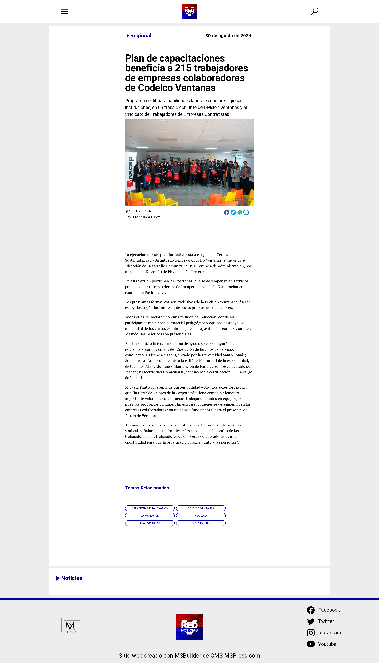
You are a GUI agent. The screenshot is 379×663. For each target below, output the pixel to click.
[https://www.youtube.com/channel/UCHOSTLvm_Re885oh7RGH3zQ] (311, 646)
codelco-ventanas (201, 508)
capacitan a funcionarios (150, 508)
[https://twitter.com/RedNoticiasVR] (311, 624)
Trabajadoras (150, 523)
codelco (201, 515)
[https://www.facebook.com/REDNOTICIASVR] (311, 610)
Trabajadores (201, 523)
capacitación (150, 515)
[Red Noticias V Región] (64, 11)
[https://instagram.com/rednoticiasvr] (311, 635)
